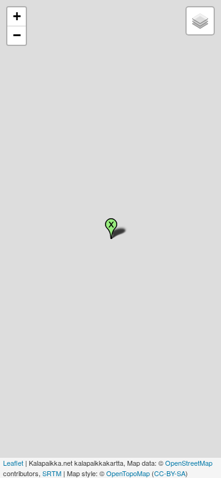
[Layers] (200, 20)
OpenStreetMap (188, 463)
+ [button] (17, 16)
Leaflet (13, 463)
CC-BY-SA (169, 473)
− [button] (17, 35)
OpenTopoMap (128, 473)
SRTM (51, 473)
